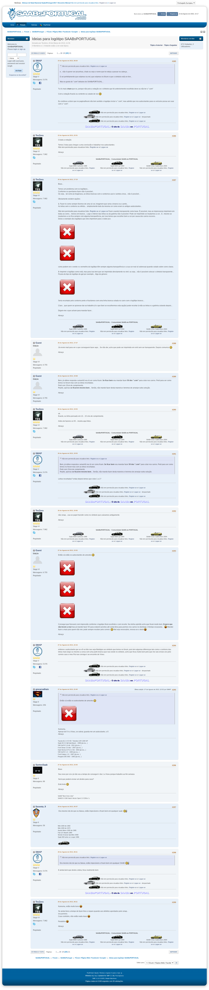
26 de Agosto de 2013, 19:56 (68, 510)
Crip (95, 975)
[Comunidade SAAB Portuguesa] (34, 86)
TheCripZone (119, 975)
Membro (11, 39)
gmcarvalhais (42, 689)
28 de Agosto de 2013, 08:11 (67, 852)
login (15, 49)
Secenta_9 (41, 806)
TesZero (40, 135)
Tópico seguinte (170, 45)
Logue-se (112, 3)
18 (61, 53)
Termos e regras (105, 973)
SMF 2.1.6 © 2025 (98, 978)
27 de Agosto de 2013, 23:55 (68, 765)
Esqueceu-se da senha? (17, 75)
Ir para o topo (37, 952)
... (59, 53)
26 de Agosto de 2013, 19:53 (68, 409)
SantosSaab (41, 765)
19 (64, 53)
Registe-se (103, 3)
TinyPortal (90, 973)
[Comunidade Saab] (34, 161)
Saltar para (140, 962)
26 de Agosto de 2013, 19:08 (68, 376)
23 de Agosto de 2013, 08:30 (68, 60)
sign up (22, 49)
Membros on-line (187, 39)
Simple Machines (110, 978)
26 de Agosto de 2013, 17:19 (68, 179)
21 (70, 53)
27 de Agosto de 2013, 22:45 (68, 689)
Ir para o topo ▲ (116, 973)
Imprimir (173, 53)
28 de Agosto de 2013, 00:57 (68, 806)
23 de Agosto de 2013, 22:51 (68, 135)
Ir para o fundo (38, 53)
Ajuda (96, 973)
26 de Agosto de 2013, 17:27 (68, 343)
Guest (39, 343)
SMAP (39, 60)
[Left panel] (201, 32)
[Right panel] (204, 32)
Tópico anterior (156, 45)
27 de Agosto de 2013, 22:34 (68, 645)
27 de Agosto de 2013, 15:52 (68, 550)
